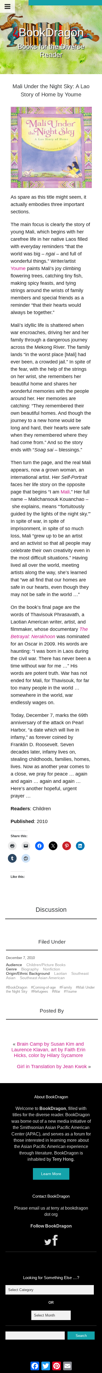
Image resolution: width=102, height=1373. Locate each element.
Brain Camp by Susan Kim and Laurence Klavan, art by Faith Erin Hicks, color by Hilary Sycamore (48, 1049)
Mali (65, 492)
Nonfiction (51, 969)
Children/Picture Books (46, 965)
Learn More (51, 1174)
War (57, 991)
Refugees (40, 991)
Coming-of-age (44, 987)
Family (66, 987)
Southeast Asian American (42, 978)
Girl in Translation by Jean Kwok (52, 1066)
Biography (30, 969)
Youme (18, 268)
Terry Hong (62, 1159)
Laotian (60, 973)
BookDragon (51, 32)
